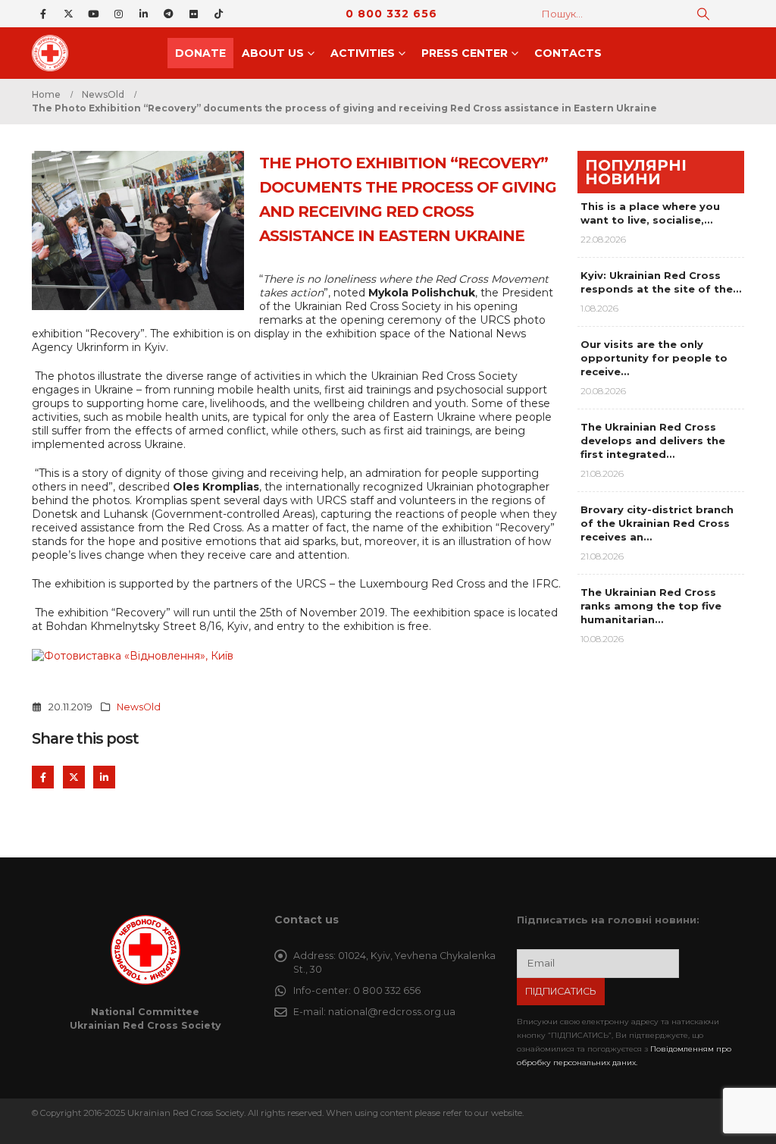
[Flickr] (193, 13)
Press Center (464, 53)
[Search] (703, 14)
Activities (362, 53)
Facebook (43, 777)
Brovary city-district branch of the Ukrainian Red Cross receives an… (657, 523)
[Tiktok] (218, 13)
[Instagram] (118, 13)
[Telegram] (168, 13)
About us (273, 53)
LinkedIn (104, 777)
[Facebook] (43, 13)
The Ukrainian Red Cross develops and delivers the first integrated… (652, 440)
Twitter (74, 777)
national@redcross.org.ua (391, 1011)
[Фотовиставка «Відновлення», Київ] (132, 655)
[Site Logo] (54, 53)
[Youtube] (93, 13)
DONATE (200, 53)
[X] (68, 13)
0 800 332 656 (391, 13)
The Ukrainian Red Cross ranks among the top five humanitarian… (650, 605)
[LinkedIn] (143, 13)
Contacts (568, 53)
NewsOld (139, 707)
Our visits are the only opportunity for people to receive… (654, 358)
